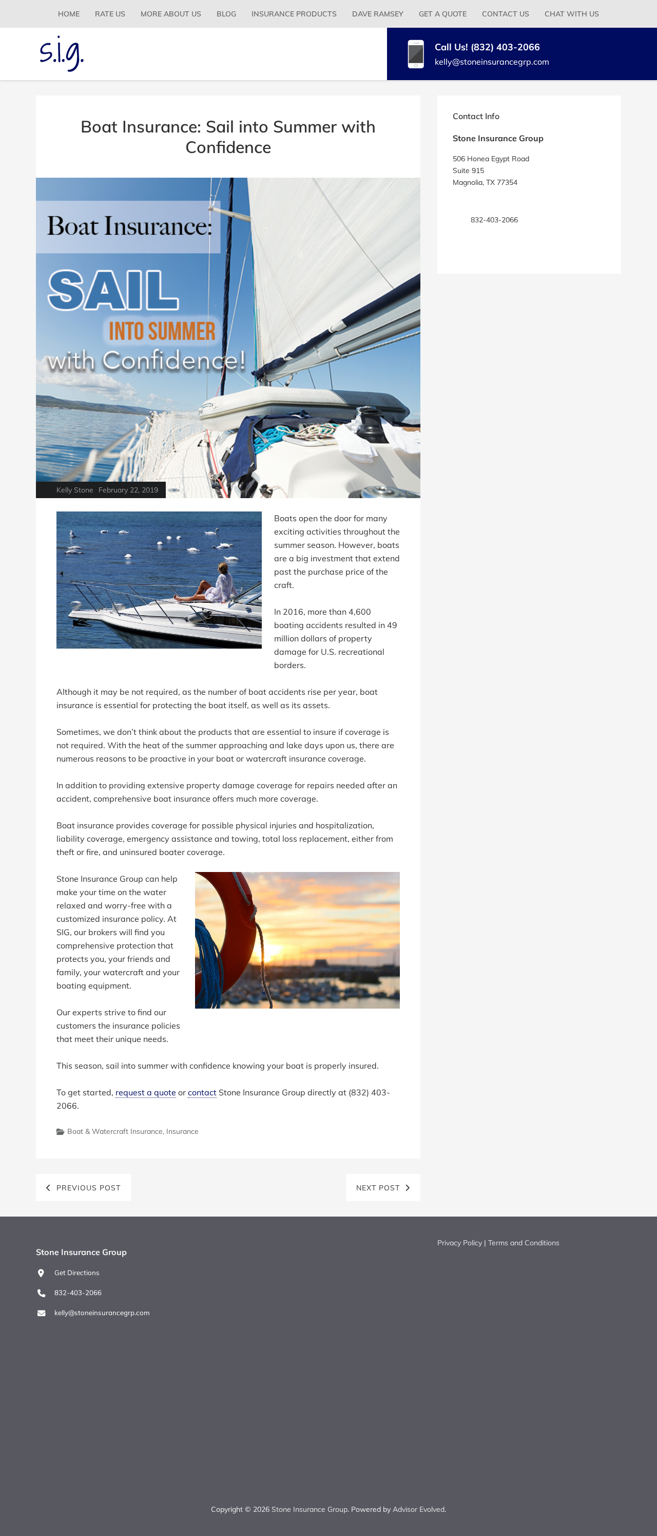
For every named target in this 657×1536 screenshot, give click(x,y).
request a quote (145, 1092)
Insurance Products (294, 13)
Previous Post (88, 1187)
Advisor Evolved (419, 1509)
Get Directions (493, 201)
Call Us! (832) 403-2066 (487, 47)
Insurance (182, 1131)
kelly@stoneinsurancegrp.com (492, 61)
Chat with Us (572, 13)
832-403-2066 (78, 1292)
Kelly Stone (74, 490)
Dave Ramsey (377, 13)
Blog (226, 13)
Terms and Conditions (523, 1242)
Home (69, 13)
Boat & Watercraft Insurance (115, 1131)
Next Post (378, 1187)
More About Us (171, 13)
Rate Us (110, 13)
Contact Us (505, 13)
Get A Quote (443, 13)
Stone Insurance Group (309, 1509)
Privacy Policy (459, 1242)
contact (202, 1092)
